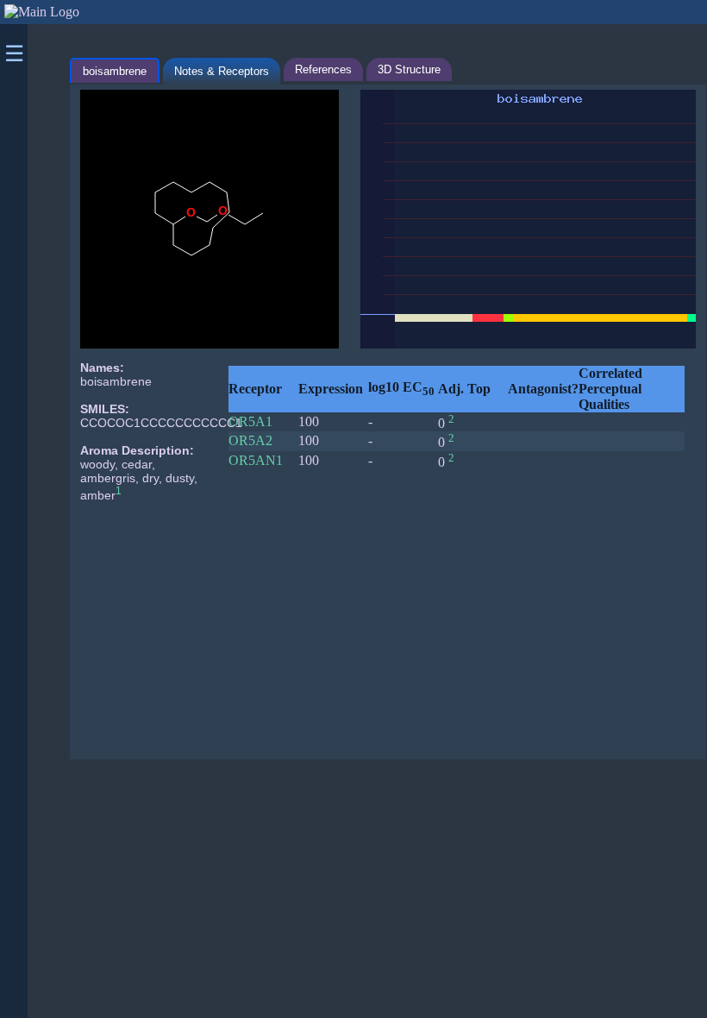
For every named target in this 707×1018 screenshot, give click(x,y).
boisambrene (115, 71)
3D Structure (409, 69)
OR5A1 (250, 421)
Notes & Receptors (221, 71)
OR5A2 (250, 440)
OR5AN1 (255, 460)
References (323, 69)
